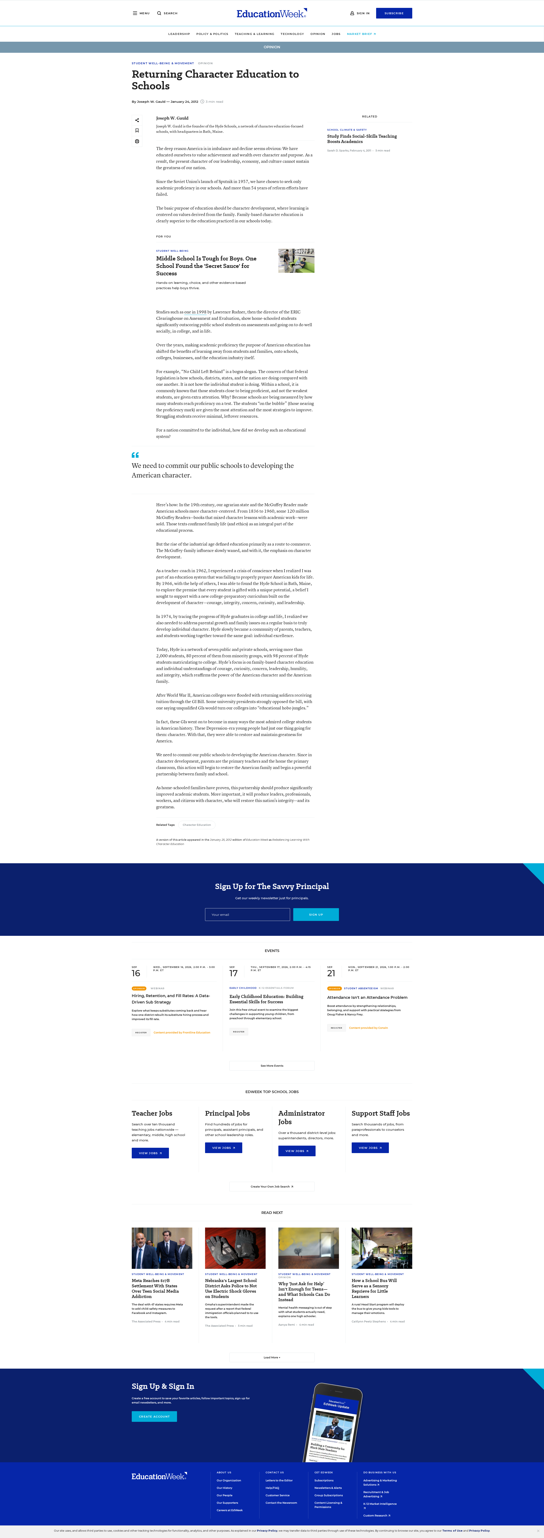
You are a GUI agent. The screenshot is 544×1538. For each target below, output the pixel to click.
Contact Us (275, 1472)
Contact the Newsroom (281, 1502)
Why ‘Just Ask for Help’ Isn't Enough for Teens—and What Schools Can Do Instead (304, 1291)
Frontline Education (196, 1032)
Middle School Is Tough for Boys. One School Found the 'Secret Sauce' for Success (206, 266)
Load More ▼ (272, 1357)
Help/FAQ (272, 1487)
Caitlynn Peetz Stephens (369, 1321)
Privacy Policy (267, 1530)
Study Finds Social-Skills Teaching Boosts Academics (362, 139)
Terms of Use (452, 1530)
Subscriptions (323, 1480)
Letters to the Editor (279, 1480)
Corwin (383, 1027)
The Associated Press (146, 1321)
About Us (224, 1472)
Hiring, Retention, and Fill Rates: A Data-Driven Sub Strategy (171, 999)
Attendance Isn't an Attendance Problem (367, 997)
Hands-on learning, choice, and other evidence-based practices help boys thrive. (201, 285)
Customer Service (278, 1495)
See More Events (272, 1065)
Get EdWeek (323, 1472)
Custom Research (375, 1515)
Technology (292, 34)
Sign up (316, 914)
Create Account (154, 1416)
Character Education (197, 824)
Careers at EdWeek (230, 1510)
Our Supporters (227, 1502)
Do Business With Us (379, 1472)
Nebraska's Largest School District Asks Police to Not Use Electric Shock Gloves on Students (231, 1288)
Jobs (336, 34)
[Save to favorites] (137, 131)
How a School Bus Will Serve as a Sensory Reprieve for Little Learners (374, 1288)
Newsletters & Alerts (328, 1487)
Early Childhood (243, 987)
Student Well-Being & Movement (163, 63)
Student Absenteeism (361, 988)
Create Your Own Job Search (270, 1186)
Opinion (317, 34)
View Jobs (149, 1153)
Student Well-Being (172, 250)
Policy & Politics (212, 34)
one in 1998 (195, 312)
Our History (224, 1487)
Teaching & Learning (255, 34)
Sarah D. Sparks (337, 150)
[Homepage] (272, 13)
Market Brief (360, 34)
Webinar (157, 988)
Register (141, 1032)
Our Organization (229, 1480)
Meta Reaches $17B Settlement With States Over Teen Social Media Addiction (155, 1288)
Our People (224, 1495)
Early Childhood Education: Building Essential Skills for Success (266, 999)
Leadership (179, 34)
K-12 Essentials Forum (276, 987)
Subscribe (394, 13)
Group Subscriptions (328, 1495)
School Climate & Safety (347, 129)
